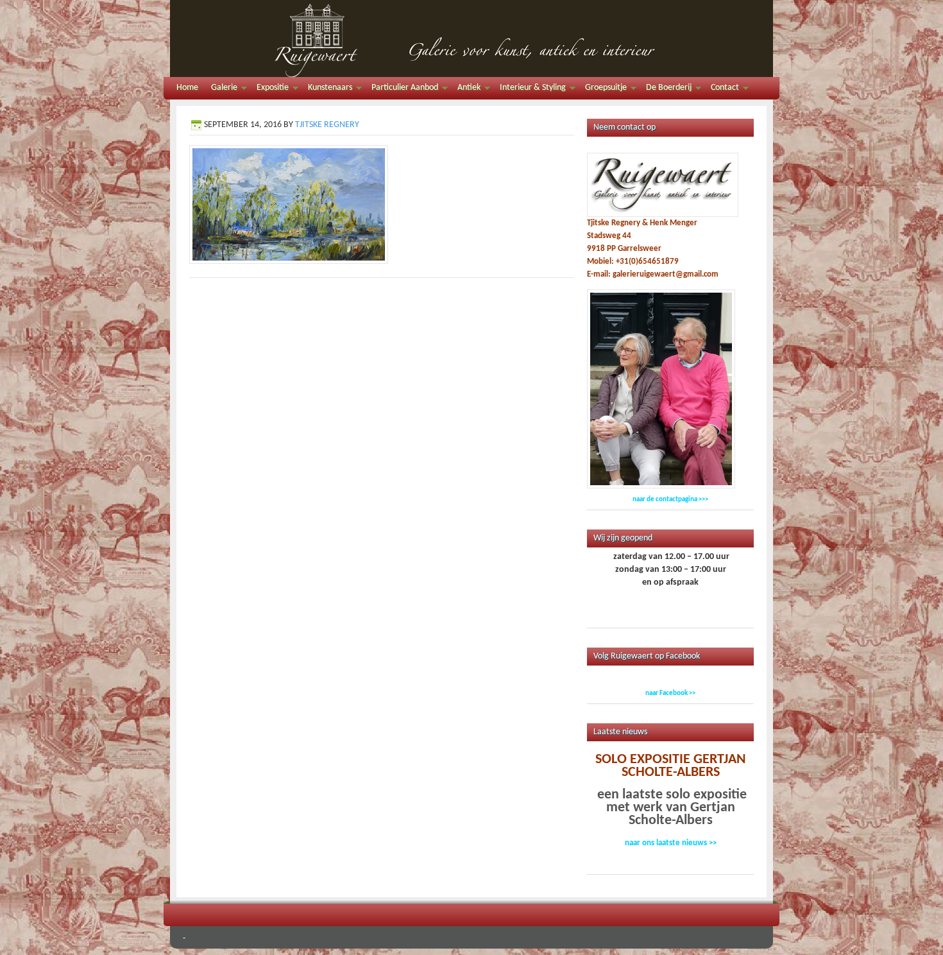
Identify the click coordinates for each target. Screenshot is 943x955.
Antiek (465, 89)
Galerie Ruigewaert (471, 38)
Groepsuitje (603, 89)
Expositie (269, 89)
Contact (721, 89)
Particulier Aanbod (401, 89)
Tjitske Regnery (327, 125)
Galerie (221, 89)
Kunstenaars (327, 89)
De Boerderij (666, 89)
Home (187, 87)
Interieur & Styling (529, 89)
